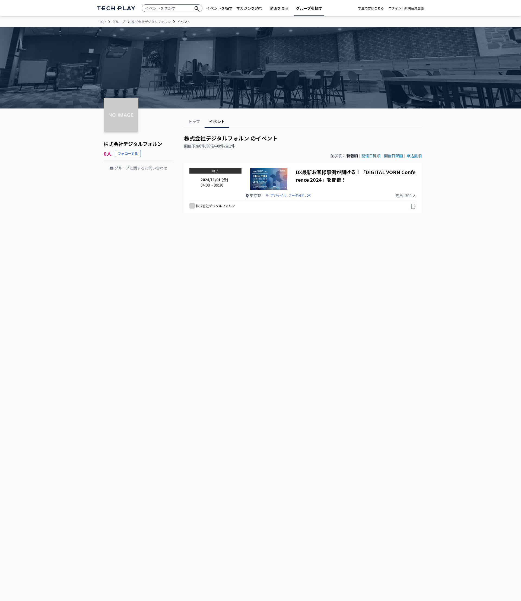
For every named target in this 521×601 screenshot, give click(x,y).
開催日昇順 (370, 155)
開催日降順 (393, 155)
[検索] (197, 8)
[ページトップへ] (116, 8)
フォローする (128, 153)
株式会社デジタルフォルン (151, 22)
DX (309, 195)
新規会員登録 (414, 8)
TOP (102, 22)
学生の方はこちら (371, 8)
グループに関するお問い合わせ (141, 168)
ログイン (394, 8)
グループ (118, 22)
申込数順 (414, 155)
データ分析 (296, 195)
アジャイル (279, 195)
